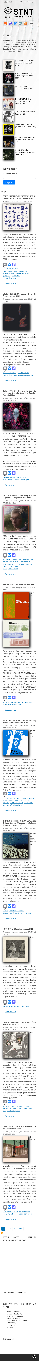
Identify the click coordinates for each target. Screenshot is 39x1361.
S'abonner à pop (2, 1233)
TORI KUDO (28, 1214)
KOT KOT (17, 1006)
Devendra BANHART (9, 373)
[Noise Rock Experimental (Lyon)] (15, 1292)
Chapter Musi (22, 547)
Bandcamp (10, 1325)
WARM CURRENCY (23, 373)
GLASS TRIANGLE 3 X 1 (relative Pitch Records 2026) (25, 125)
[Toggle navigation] (31, 23)
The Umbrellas (15, 702)
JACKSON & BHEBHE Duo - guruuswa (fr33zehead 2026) (25, 63)
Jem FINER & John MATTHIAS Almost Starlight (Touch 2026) (25, 152)
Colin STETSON (21, 477)
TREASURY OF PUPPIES (25, 375)
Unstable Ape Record (13, 566)
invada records (7, 480)
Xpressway (30, 798)
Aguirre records (8, 1006)
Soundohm (10, 1323)
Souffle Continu (17, 1316)
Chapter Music (28, 560)
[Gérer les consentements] (34, 1356)
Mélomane (17, 1312)
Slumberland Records (10, 704)
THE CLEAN (18, 800)
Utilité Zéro (29, 1106)
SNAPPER (6, 803)
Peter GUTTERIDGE (9, 798)
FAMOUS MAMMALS (13, 269)
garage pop (6, 276)
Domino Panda (22, 1320)
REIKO (21, 1214)
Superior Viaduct (8, 800)
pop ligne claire (27, 702)
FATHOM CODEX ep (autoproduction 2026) (23, 87)
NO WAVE (28, 913)
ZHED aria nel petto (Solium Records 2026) (25, 113)
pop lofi (9, 805)
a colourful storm (24, 1212)
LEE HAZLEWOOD (18, 564)
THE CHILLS (27, 800)
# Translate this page (26, 2)
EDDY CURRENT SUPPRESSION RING (15, 271)
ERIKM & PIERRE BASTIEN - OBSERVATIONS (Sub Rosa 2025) (25, 139)
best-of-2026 (16, 276)
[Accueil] (18, 12)
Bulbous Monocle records (11, 913)
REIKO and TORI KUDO (10, 1212)
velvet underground (9, 278)
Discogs (9, 1327)
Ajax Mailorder (18, 805)
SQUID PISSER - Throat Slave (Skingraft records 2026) (24, 75)
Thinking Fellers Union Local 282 (13, 911)
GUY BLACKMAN (16, 560)
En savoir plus (10, 283)
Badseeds (15, 1318)
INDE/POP (6, 560)
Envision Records (19, 480)
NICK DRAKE (7, 564)
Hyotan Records (8, 1214)
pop (4, 269)
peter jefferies (21, 798)
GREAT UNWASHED (16, 803)
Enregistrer (9, 182)
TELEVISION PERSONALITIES (20, 273)
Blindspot (17, 1314)
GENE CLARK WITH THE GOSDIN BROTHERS (17, 562)
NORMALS (6, 273)
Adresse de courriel (10, 173)
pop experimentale (9, 477)
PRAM (27, 1006)
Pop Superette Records (10, 569)
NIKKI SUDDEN (18, 1108)
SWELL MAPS (28, 1108)
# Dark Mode (8, 2)
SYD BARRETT (29, 564)
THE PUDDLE (28, 803)
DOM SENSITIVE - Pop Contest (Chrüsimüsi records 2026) (23, 101)
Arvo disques (7, 1108)
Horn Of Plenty (8, 375)
